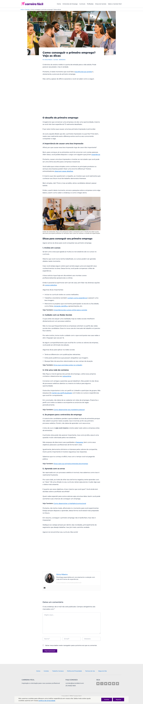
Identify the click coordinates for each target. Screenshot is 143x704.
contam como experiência (77, 298)
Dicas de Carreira (100, 4)
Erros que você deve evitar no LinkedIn (68, 365)
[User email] (44, 588)
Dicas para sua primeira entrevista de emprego (71, 464)
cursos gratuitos (51, 285)
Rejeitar (118, 699)
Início (22, 9)
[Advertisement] (71, 98)
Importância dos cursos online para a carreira (70, 310)
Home (59, 4)
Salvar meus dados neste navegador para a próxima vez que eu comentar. (71, 645)
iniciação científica (61, 306)
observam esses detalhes (63, 171)
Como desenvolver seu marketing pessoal (69, 410)
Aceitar (106, 699)
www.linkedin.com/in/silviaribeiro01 (68, 583)
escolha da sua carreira (83, 72)
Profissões (90, 4)
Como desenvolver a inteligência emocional (70, 503)
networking (67, 376)
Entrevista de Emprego (70, 4)
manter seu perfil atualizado (61, 393)
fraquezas (79, 442)
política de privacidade (47, 700)
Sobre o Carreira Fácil (115, 4)
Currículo (82, 4)
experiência (96, 154)
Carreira (27, 9)
